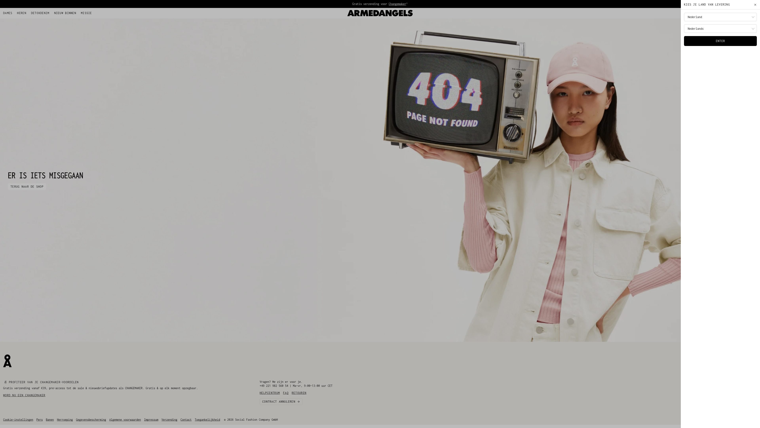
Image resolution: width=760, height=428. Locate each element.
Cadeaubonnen (39, 12)
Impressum (151, 419)
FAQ (25, 12)
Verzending (169, 419)
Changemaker (397, 4)
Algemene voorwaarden (125, 419)
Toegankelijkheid (207, 419)
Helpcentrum (12, 12)
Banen (50, 419)
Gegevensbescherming (91, 419)
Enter (720, 41)
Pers (39, 419)
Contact (186, 419)
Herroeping (65, 419)
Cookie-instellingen (18, 419)
